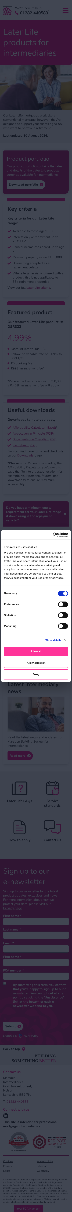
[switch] (63, 604)
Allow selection (36, 662)
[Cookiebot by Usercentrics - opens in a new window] (52, 535)
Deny (36, 674)
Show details (53, 640)
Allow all (36, 651)
